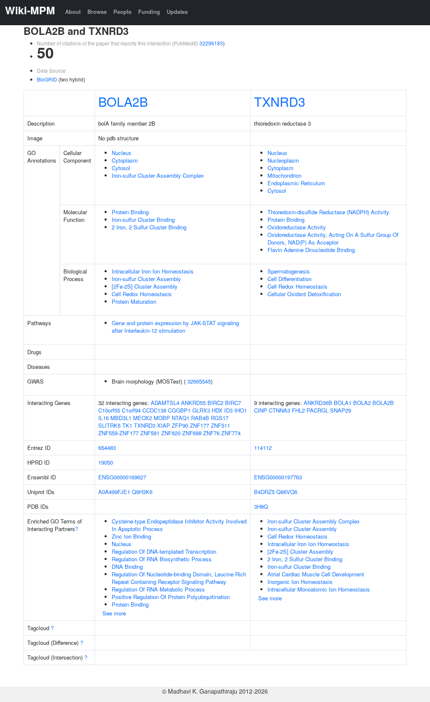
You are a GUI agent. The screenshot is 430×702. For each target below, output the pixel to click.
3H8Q (261, 506)
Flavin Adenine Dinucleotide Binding (311, 250)
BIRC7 (233, 403)
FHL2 (298, 410)
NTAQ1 (180, 418)
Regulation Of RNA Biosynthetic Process (162, 559)
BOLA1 (342, 403)
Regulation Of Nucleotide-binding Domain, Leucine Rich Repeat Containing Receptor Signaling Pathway (179, 578)
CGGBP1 (179, 410)
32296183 (211, 43)
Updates (177, 12)
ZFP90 (180, 425)
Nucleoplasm (283, 160)
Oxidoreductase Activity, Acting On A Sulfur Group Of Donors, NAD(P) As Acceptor (333, 238)
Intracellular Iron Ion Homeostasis (153, 271)
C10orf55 (109, 410)
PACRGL (317, 410)
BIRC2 (215, 403)
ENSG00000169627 (122, 477)
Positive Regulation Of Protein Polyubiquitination (171, 597)
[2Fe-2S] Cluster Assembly (145, 286)
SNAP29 (340, 410)
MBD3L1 (120, 418)
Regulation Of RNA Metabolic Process (158, 589)
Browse (97, 12)
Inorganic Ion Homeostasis (300, 582)
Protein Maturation (134, 301)
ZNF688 (192, 433)
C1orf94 (131, 410)
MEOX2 (142, 418)
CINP (260, 410)
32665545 (199, 381)
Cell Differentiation (289, 279)
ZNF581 (150, 433)
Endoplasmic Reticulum (296, 183)
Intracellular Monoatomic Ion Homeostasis (318, 589)
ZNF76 (211, 433)
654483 (107, 448)
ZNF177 (199, 425)
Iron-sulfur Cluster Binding (143, 219)
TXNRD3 (279, 101)
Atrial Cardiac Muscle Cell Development (315, 574)
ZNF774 (231, 433)
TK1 (127, 425)
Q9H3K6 (142, 492)
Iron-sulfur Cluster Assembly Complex (158, 175)
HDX (217, 410)
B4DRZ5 (264, 492)
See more (114, 613)
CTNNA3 (279, 410)
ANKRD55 (193, 403)
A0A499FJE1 (114, 492)
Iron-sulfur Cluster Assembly (146, 279)
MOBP (162, 418)
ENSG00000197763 (278, 477)
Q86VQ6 (286, 492)
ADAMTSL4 (165, 403)
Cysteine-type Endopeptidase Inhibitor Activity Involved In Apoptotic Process (179, 525)
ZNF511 (220, 425)
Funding (149, 12)
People (122, 12)
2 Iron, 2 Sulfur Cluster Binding (149, 227)
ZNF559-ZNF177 (118, 433)
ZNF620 (171, 433)
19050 (105, 462)
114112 (263, 448)
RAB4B (200, 418)
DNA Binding (127, 567)
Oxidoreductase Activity (296, 227)
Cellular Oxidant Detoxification (304, 294)
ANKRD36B (318, 403)
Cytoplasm (125, 160)
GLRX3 (201, 410)
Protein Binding (130, 212)
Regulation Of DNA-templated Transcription (164, 551)
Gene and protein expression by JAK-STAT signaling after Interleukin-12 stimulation (175, 326)
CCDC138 (154, 410)
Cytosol (121, 168)
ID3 (228, 410)
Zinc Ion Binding (131, 536)
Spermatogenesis (288, 271)
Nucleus (121, 153)
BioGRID (47, 79)
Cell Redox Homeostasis (142, 294)
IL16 (103, 418)
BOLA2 (362, 403)
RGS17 (219, 418)
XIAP (163, 425)
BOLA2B (123, 101)
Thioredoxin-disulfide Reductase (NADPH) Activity (328, 212)
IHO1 (240, 410)
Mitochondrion (284, 175)
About (73, 12)
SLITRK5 (109, 425)
